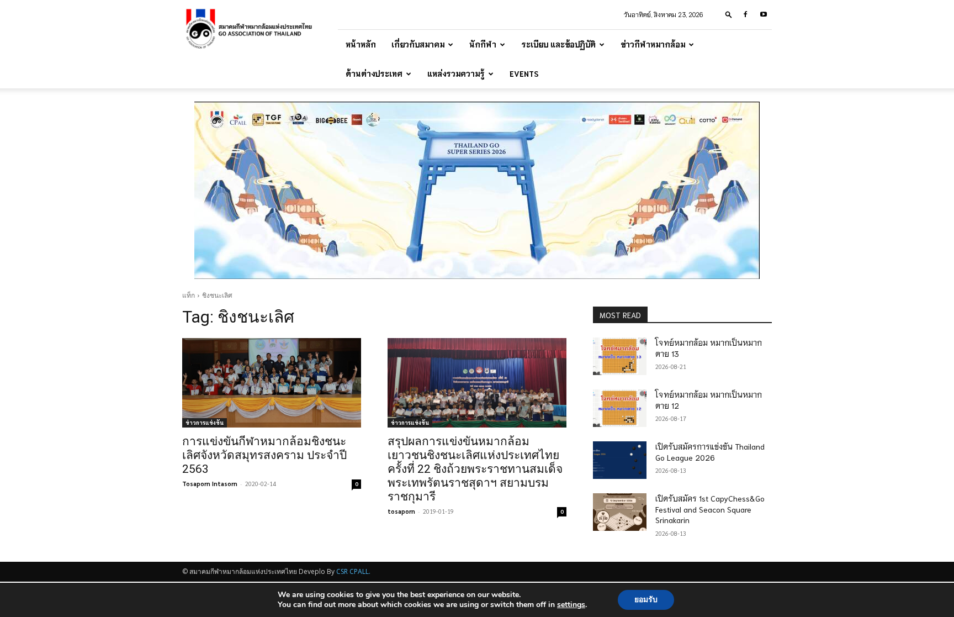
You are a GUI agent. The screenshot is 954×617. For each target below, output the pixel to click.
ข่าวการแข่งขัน (205, 422)
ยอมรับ (646, 599)
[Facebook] (745, 14)
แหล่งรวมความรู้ (456, 73)
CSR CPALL (352, 571)
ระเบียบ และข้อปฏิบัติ (558, 44)
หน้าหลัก (361, 44)
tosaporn (401, 511)
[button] (728, 14)
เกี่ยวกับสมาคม (417, 44)
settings (571, 605)
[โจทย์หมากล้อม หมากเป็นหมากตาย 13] (619, 356)
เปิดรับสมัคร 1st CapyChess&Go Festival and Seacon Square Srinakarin (710, 509)
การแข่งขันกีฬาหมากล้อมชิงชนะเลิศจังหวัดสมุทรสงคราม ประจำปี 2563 (264, 455)
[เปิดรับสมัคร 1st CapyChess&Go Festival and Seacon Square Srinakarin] (619, 512)
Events (524, 73)
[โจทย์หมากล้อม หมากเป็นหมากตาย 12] (619, 408)
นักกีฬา (482, 44)
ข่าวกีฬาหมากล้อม (653, 44)
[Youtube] (763, 14)
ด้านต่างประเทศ (374, 73)
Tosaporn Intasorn (209, 483)
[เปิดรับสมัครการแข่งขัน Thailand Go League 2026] (619, 460)
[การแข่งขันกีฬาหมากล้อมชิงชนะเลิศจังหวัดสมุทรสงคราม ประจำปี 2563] (271, 383)
